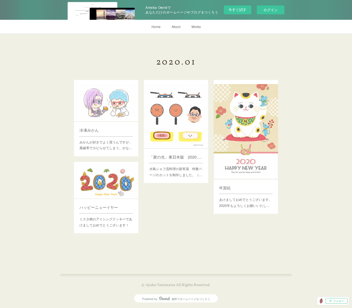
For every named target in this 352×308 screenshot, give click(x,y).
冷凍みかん (89, 130)
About (176, 26)
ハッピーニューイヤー (98, 207)
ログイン (270, 9)
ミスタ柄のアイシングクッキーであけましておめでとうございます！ (105, 222)
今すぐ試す (237, 9)
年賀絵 (225, 187)
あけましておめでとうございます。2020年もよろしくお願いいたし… (245, 202)
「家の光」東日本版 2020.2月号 (176, 157)
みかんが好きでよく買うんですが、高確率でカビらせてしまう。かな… (105, 145)
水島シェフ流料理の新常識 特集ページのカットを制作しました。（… (175, 171)
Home (156, 26)
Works (196, 26)
